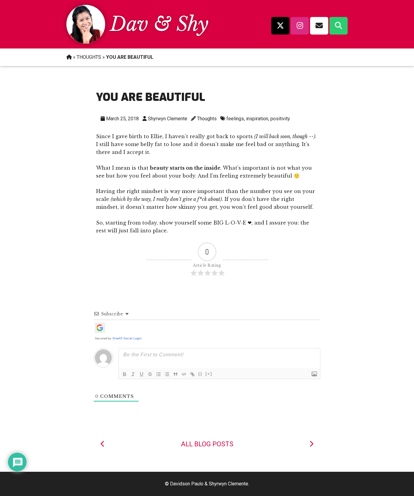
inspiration (257, 119)
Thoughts (207, 119)
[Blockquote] (175, 374)
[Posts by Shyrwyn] (85, 42)
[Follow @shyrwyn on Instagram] (299, 26)
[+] (208, 373)
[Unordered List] (167, 374)
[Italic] (133, 374)
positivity (280, 119)
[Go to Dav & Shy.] (69, 57)
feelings (235, 119)
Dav (129, 24)
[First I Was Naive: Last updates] (103, 444)
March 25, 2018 (122, 119)
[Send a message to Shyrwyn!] (319, 26)
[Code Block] (184, 374)
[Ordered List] (158, 374)
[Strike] (150, 374)
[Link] (192, 374)
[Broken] (311, 444)
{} (200, 373)
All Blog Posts (207, 444)
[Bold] (124, 374)
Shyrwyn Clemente (167, 119)
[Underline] (141, 374)
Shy (192, 24)
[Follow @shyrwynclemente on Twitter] (280, 26)
